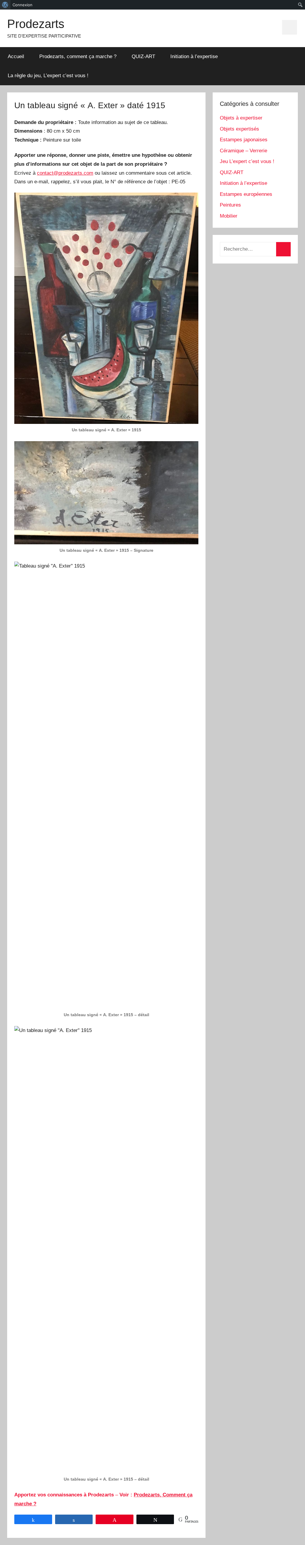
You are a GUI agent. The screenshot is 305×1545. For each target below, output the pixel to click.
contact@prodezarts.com (65, 173)
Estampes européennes (246, 194)
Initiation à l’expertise (194, 56)
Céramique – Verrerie (243, 151)
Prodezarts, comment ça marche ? (77, 56)
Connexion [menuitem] (22, 4)
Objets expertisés (239, 129)
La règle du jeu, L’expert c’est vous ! (48, 75)
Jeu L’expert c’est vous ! (247, 161)
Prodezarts (35, 23)
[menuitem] (5, 5)
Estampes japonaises (243, 139)
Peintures (230, 205)
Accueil (16, 56)
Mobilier (228, 216)
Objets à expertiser (241, 118)
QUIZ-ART (143, 56)
